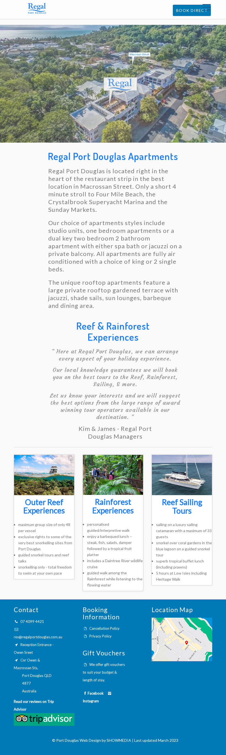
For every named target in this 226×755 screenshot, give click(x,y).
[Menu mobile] (207, 8)
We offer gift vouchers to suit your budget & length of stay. (104, 672)
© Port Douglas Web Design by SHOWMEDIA (91, 740)
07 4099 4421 (32, 621)
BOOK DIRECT (192, 10)
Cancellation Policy (104, 628)
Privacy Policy (100, 636)
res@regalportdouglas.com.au (38, 637)
